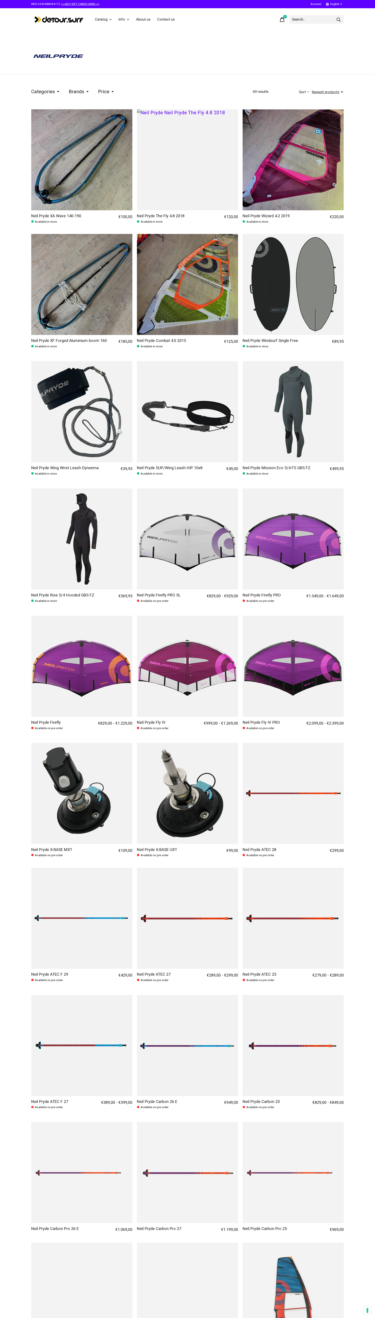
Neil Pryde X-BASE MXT (51, 850)
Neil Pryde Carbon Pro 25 (265, 1229)
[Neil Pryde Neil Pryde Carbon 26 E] (187, 1045)
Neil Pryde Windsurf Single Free (270, 341)
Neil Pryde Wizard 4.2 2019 (266, 216)
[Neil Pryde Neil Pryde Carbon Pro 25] (293, 1172)
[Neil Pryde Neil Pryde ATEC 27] (187, 918)
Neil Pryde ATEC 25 (259, 974)
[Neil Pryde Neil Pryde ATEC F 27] (81, 1045)
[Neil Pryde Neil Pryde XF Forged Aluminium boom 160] (81, 284)
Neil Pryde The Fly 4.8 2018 (160, 216)
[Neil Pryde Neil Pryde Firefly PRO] (293, 539)
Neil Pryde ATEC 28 (259, 850)
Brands (76, 91)
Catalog (101, 19)
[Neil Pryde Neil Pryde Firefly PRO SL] (187, 539)
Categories (43, 91)
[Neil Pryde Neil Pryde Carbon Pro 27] (187, 1172)
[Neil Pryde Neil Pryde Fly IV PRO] (293, 666)
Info (121, 19)
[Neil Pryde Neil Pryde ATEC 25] (293, 918)
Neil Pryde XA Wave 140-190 (56, 216)
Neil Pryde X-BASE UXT (157, 850)
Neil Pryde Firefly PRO (262, 595)
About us (143, 19)
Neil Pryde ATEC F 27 (49, 1102)
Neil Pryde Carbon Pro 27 (159, 1229)
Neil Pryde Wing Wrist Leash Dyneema (65, 468)
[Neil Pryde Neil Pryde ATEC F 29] (81, 918)
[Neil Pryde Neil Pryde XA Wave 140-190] (81, 159)
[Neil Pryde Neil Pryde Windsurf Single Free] (293, 284)
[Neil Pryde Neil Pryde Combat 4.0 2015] (187, 284)
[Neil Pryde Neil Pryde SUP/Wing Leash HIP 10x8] (187, 411)
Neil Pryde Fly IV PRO (261, 722)
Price (103, 91)
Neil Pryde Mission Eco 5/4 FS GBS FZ (277, 468)
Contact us (166, 19)
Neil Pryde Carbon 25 (261, 1102)
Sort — (304, 92)
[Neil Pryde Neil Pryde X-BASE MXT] (81, 793)
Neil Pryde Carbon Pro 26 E (55, 1229)
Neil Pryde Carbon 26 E (157, 1102)
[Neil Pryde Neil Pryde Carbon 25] (293, 1045)
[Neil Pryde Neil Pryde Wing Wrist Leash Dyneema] (81, 411)
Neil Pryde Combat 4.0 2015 (161, 341)
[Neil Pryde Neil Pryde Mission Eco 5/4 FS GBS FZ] (293, 411)
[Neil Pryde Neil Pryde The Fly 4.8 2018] (187, 159)
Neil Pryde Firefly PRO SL (159, 595)
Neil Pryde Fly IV (151, 722)
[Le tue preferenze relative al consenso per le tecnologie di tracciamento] (367, 1310)
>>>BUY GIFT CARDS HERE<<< (80, 4)
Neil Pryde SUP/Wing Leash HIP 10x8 (169, 468)
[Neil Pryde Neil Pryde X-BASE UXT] (187, 793)
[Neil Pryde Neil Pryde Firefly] (81, 666)
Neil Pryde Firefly (46, 722)
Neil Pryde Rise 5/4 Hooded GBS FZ (62, 595)
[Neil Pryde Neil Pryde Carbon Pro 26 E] (81, 1172)
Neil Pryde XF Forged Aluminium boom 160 (69, 341)
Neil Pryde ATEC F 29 (49, 974)
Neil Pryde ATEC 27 (154, 974)
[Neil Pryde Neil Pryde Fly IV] (187, 666)
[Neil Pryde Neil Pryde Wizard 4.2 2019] (293, 159)
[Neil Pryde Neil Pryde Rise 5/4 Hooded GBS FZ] (81, 539)
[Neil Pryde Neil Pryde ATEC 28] (293, 793)
